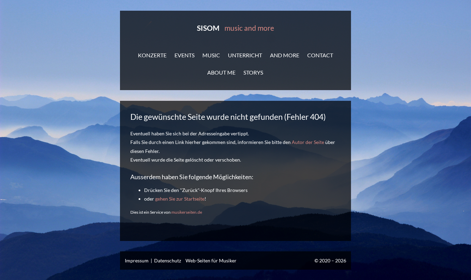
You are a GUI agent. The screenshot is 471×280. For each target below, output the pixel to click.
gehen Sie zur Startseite (179, 199)
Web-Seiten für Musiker (211, 260)
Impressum (137, 260)
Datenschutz (167, 260)
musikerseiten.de (186, 212)
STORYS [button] (253, 72)
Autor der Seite (308, 142)
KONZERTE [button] (152, 55)
